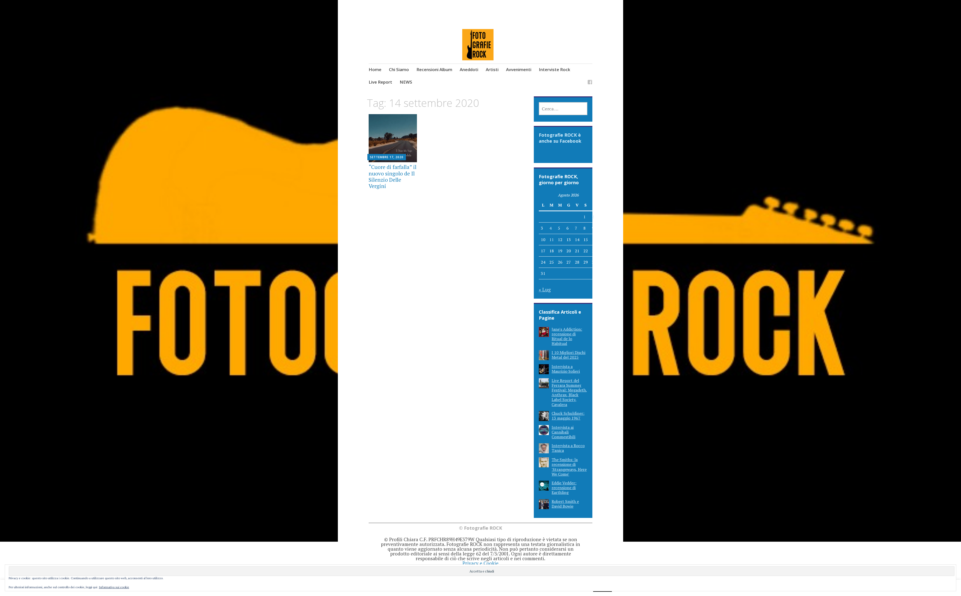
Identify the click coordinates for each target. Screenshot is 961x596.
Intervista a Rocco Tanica (568, 448)
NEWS (406, 82)
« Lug (545, 289)
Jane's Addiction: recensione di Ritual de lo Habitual (567, 336)
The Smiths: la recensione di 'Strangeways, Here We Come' (569, 467)
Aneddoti (469, 69)
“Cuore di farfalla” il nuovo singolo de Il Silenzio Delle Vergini (392, 176)
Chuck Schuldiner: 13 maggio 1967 (568, 416)
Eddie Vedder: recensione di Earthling (564, 487)
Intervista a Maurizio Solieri (566, 369)
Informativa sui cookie (114, 587)
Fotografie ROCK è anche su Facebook (560, 138)
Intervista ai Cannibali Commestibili (563, 432)
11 (551, 239)
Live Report (380, 82)
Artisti (492, 69)
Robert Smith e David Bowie (565, 504)
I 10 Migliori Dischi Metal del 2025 (568, 355)
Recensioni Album (434, 69)
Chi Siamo (399, 69)
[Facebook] (589, 83)
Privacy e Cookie (480, 563)
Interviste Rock (554, 69)
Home (375, 69)
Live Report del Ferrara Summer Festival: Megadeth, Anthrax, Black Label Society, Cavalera (569, 392)
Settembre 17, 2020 (386, 157)
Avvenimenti (518, 69)
